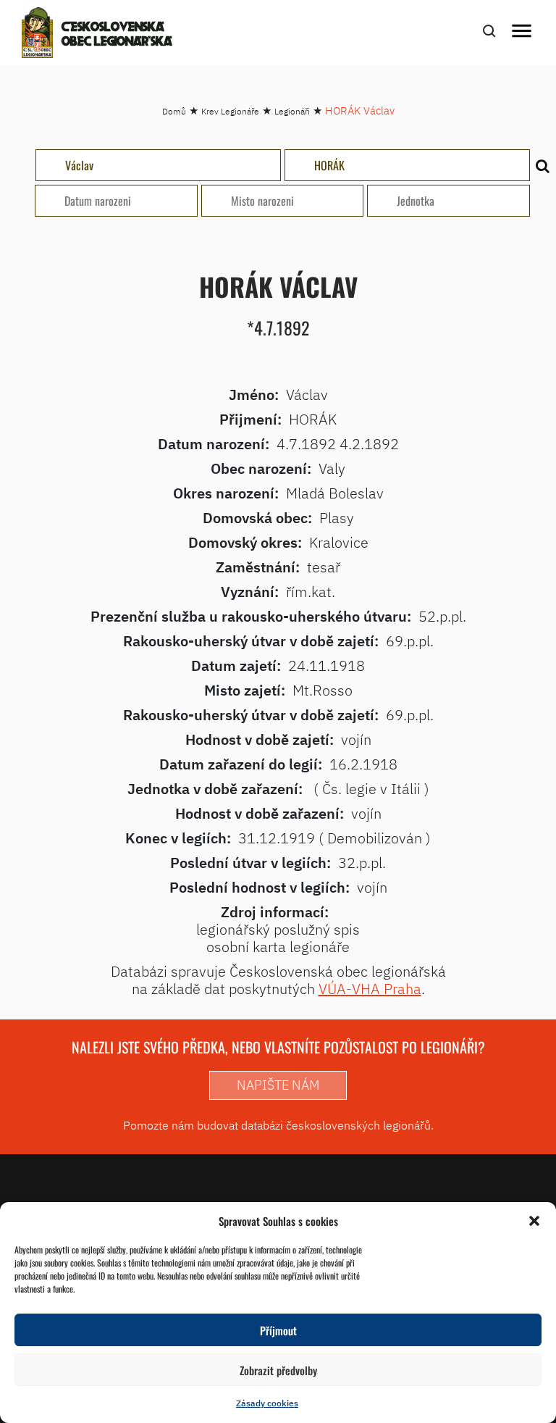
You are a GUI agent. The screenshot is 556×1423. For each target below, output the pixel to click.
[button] (534, 1221)
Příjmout (278, 1330)
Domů (174, 111)
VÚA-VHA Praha (370, 988)
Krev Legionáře (230, 111)
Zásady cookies (267, 1403)
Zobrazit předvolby (278, 1370)
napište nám (278, 1085)
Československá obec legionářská (117, 35)
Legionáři (292, 111)
